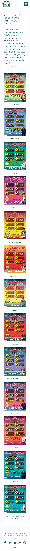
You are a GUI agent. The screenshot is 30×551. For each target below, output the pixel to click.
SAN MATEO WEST (15, 242)
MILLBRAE (15, 207)
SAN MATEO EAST (15, 276)
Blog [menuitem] (18, 535)
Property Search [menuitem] (13, 533)
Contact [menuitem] (24, 535)
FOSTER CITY (15, 173)
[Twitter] (9, 542)
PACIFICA (15, 447)
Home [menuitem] (5, 533)
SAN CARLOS (15, 413)
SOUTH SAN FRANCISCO (15, 378)
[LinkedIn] (15, 542)
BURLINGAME (15, 139)
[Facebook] (5, 542)
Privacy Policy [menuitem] (19, 537)
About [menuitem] (5, 535)
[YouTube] (19, 542)
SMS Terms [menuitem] (15, 538)
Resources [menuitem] (23, 533)
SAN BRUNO (15, 344)
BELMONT (15, 482)
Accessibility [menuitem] (10, 537)
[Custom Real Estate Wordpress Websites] (15, 547)
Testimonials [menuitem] (12, 535)
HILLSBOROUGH (15, 104)
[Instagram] (24, 542)
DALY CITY (14, 310)
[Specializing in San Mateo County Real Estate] (6, 4)
